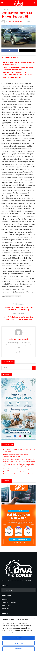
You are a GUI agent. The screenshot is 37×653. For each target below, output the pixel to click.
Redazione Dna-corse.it (15, 21)
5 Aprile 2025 (29, 21)
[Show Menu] (2, 3)
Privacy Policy (6, 605)
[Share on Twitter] (27, 50)
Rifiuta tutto (18, 649)
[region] (18, 634)
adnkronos (9, 296)
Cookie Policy (5, 608)
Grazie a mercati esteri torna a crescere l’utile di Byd (18, 474)
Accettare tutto (18, 638)
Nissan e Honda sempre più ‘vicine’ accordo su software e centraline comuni (16, 455)
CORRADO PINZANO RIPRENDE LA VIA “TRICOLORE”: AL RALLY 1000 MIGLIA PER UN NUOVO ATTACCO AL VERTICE (17, 75)
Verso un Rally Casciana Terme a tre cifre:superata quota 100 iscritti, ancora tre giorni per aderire (17, 470)
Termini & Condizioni (8, 602)
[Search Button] (35, 3)
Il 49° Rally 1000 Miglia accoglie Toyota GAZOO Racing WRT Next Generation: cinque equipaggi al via (18, 465)
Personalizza (19, 643)
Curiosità (9, 9)
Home (3, 9)
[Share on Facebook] (9, 50)
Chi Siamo (4, 599)
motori (17, 296)
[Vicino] (35, 618)
